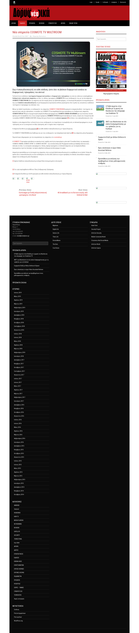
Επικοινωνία (123, 2)
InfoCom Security (96, 233)
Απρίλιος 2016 (18, 431)
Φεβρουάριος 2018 (19, 352)
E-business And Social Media (99, 240)
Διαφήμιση (114, 2)
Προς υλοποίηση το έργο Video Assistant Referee (28, 269)
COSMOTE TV (17, 141)
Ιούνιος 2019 (18, 292)
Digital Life (56, 229)
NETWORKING (18, 524)
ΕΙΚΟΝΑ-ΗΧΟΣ (18, 561)
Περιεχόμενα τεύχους (111, 94)
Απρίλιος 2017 (18, 390)
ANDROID (16, 505)
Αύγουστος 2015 (19, 457)
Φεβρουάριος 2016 (19, 438)
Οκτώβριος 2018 (19, 322)
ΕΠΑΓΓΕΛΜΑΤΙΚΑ (19, 565)
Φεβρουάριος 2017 (19, 397)
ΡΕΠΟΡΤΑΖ (17, 584)
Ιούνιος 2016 (18, 423)
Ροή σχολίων (18, 617)
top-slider (17, 543)
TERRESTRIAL (18, 539)
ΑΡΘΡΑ (63, 23)
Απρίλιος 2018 (18, 345)
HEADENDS (17, 513)
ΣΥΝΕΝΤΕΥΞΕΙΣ (52, 23)
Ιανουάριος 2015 (19, 483)
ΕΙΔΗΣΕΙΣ (22, 23)
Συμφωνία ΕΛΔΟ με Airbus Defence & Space (26, 266)
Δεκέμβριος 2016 (19, 405)
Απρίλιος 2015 (18, 472)
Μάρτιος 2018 (18, 348)
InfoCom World (95, 244)
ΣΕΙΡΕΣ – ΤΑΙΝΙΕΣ (19, 587)
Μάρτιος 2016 (18, 434)
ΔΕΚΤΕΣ (16, 550)
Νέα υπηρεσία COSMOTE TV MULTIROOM (37, 32)
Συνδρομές (105, 2)
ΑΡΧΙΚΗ (13, 23)
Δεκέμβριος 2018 (19, 315)
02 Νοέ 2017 (24, 36)
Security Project (96, 229)
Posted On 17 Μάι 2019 (104, 142)
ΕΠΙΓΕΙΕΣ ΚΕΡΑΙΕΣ (19, 569)
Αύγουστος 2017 (19, 375)
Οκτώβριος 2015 (19, 453)
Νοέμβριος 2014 (19, 491)
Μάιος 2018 (17, 341)
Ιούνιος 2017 (18, 382)
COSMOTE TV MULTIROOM (56, 109)
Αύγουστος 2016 (19, 416)
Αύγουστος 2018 (19, 330)
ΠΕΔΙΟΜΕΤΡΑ (18, 576)
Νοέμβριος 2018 (19, 319)
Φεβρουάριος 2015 (19, 479)
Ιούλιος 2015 (18, 461)
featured (16, 509)
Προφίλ (97, 2)
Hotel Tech (94, 225)
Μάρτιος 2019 (18, 304)
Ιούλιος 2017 (18, 378)
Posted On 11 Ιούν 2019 (112, 116)
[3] (13, 174)
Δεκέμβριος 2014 (19, 487)
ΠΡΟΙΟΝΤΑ (32, 23)
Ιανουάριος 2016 (19, 442)
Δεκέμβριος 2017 (19, 360)
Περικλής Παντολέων (39, 36)
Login (91, 2)
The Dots (55, 244)
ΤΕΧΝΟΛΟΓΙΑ (17, 595)
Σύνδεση (16, 609)
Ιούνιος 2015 (18, 464)
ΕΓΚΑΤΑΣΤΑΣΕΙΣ (18, 554)
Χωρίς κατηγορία (19, 599)
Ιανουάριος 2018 (19, 356)
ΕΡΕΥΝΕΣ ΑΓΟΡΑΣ (19, 572)
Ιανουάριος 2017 (19, 401)
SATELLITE (17, 531)
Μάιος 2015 (17, 468)
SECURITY (17, 535)
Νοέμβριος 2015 (19, 449)
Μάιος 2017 (17, 386)
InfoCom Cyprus (96, 248)
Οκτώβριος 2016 (19, 412)
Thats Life (55, 237)
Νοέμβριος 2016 (19, 408)
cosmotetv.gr (58, 137)
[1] (13, 161)
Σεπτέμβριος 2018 (19, 326)
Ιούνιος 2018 (18, 337)
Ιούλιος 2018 (18, 334)
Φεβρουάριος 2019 (19, 307)
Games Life (56, 233)
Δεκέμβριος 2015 (19, 446)
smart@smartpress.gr (23, 236)
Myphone (55, 225)
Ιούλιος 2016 (18, 420)
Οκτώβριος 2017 (19, 367)
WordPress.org (18, 621)
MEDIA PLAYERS (18, 520)
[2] (13, 169)
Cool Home (56, 248)
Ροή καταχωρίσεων (20, 613)
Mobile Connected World (98, 237)
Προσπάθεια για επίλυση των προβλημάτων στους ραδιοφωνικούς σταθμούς (111, 161)
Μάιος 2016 (17, 427)
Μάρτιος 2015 (18, 476)
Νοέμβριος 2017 (19, 363)
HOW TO (16, 516)
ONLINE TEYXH (73, 23)
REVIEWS (41, 23)
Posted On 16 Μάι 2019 (104, 153)
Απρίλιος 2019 (18, 300)
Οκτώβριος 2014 (19, 494)
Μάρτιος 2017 (18, 393)
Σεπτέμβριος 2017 (19, 371)
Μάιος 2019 (17, 296)
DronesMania (56, 240)
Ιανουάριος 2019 (19, 311)
